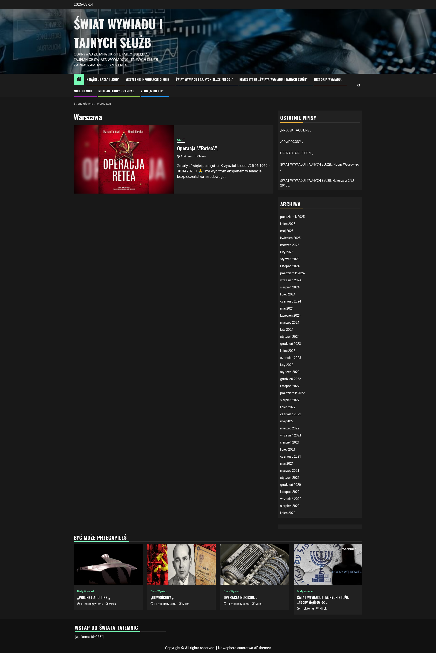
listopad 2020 (290, 492)
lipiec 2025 (287, 224)
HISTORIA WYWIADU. (328, 79)
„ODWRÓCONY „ (291, 142)
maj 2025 (287, 231)
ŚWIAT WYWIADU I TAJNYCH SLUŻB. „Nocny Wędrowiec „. (323, 600)
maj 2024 (287, 308)
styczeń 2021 (290, 477)
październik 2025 (292, 217)
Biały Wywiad (85, 591)
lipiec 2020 (287, 513)
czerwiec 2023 (290, 358)
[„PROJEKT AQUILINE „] (108, 564)
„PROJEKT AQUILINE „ (295, 130)
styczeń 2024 (290, 336)
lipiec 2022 (287, 407)
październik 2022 (292, 393)
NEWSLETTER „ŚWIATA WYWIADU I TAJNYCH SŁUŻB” (273, 79)
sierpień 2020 (290, 506)
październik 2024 (292, 273)
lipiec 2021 (287, 449)
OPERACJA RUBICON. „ (296, 153)
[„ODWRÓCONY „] (181, 564)
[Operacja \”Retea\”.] (124, 159)
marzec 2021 (289, 470)
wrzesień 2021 (290, 435)
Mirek (202, 156)
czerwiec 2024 (290, 301)
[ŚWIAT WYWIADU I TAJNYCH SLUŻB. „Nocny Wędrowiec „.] (328, 564)
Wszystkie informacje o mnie (147, 79)
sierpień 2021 (290, 442)
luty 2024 (286, 329)
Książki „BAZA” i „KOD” (103, 79)
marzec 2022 (289, 428)
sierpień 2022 (290, 400)
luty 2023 (286, 365)
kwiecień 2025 (290, 238)
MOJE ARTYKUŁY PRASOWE (116, 90)
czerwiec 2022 (290, 414)
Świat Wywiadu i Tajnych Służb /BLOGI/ (204, 79)
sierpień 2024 (290, 287)
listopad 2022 (290, 386)
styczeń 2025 (290, 259)
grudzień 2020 (290, 485)
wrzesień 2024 (290, 280)
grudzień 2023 (290, 343)
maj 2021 (287, 463)
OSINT (181, 139)
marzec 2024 (289, 322)
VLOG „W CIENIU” (152, 90)
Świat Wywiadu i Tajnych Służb (118, 33)
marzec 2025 (289, 245)
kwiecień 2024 (290, 315)
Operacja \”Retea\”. (197, 148)
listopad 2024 (290, 266)
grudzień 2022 (290, 379)
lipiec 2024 (287, 294)
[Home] (79, 79)
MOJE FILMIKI (83, 90)
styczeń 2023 (290, 372)
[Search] (359, 85)
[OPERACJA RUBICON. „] (254, 564)
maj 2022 (287, 421)
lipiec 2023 (287, 351)
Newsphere (227, 648)
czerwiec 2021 (290, 456)
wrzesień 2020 (290, 499)
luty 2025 (286, 252)
